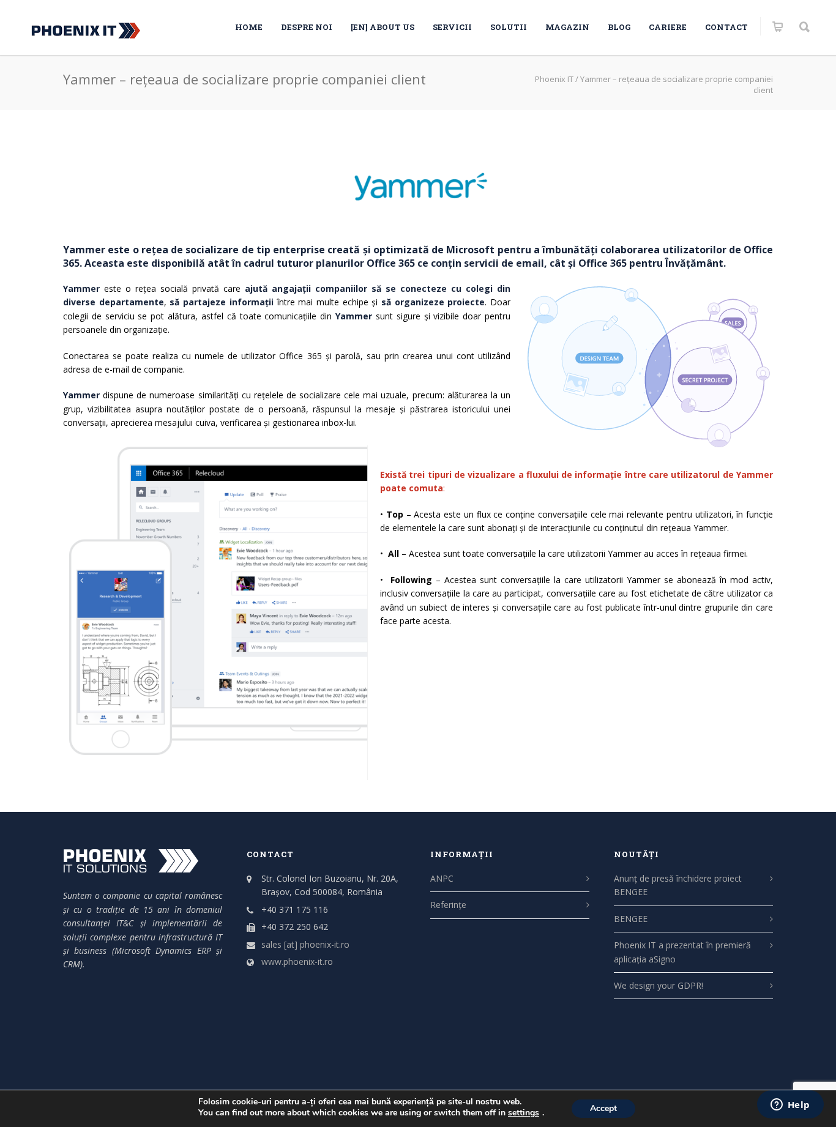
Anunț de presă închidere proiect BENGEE (678, 885)
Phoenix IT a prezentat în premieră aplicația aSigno (682, 951)
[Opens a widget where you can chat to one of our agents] (790, 1105)
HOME (249, 26)
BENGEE (631, 918)
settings (523, 1113)
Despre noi (306, 26)
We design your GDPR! (658, 985)
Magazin (567, 26)
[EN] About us (382, 26)
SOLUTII (508, 26)
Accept (603, 1108)
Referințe (448, 904)
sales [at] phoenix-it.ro (305, 944)
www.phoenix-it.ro (297, 961)
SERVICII (452, 26)
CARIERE (668, 26)
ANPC (441, 878)
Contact (726, 26)
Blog (619, 26)
